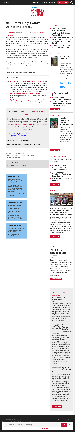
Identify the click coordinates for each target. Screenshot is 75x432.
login (27, 114)
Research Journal (14, 157)
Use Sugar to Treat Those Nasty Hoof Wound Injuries (27, 81)
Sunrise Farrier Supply (65, 327)
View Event (53, 275)
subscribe (38, 111)
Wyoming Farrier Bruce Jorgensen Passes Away (62, 46)
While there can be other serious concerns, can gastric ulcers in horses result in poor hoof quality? (16, 188)
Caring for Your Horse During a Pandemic (60, 169)
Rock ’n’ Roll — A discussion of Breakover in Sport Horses (16, 230)
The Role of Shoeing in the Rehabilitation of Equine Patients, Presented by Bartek (62, 40)
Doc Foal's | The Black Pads (59, 298)
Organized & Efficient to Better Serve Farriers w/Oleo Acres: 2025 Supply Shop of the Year (61, 211)
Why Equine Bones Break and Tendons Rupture (25, 93)
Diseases (42, 33)
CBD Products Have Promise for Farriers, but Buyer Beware (61, 174)
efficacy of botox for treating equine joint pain (23, 155)
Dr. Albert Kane (19, 153)
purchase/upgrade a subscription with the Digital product (26, 124)
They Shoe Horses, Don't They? (16, 212)
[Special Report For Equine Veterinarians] (54, 123)
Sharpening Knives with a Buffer (62, 179)
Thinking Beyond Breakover (60, 94)
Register (52, 2)
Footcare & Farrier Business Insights (59, 30)
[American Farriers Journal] (54, 61)
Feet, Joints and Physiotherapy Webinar (16, 235)
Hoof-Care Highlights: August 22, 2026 (61, 34)
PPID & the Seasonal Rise (58, 251)
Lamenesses (9, 35)
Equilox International (61, 369)
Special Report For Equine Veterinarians (66, 121)
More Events (56, 279)
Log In (45, 2)
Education (36, 33)
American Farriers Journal (64, 58)
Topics (6, 2)
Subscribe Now (64, 145)
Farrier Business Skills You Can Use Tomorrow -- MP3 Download (16, 207)
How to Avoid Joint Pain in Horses (16, 194)
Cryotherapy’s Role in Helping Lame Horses (24, 100)
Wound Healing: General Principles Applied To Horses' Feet (16, 217)
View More (55, 109)
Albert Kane (10, 33)
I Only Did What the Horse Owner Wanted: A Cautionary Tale (61, 104)
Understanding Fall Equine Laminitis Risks (61, 98)
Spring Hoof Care (59, 165)
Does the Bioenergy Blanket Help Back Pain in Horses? (16, 180)
